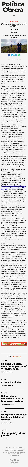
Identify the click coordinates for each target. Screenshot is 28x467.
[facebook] (9, 55)
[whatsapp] (19, 55)
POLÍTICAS (14, 21)
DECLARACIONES (11, 453)
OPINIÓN (18, 453)
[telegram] (15, 55)
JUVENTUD (20, 450)
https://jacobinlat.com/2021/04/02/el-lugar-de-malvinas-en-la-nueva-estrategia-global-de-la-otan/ (13, 187)
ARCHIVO (22, 452)
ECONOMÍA (22, 449)
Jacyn (16, 29)
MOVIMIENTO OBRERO (8, 449)
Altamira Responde (14, 455)
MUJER (16, 449)
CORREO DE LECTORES (8, 452)
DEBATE (17, 452)
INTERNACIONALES (17, 447)
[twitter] (12, 55)
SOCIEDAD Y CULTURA (10, 450)
